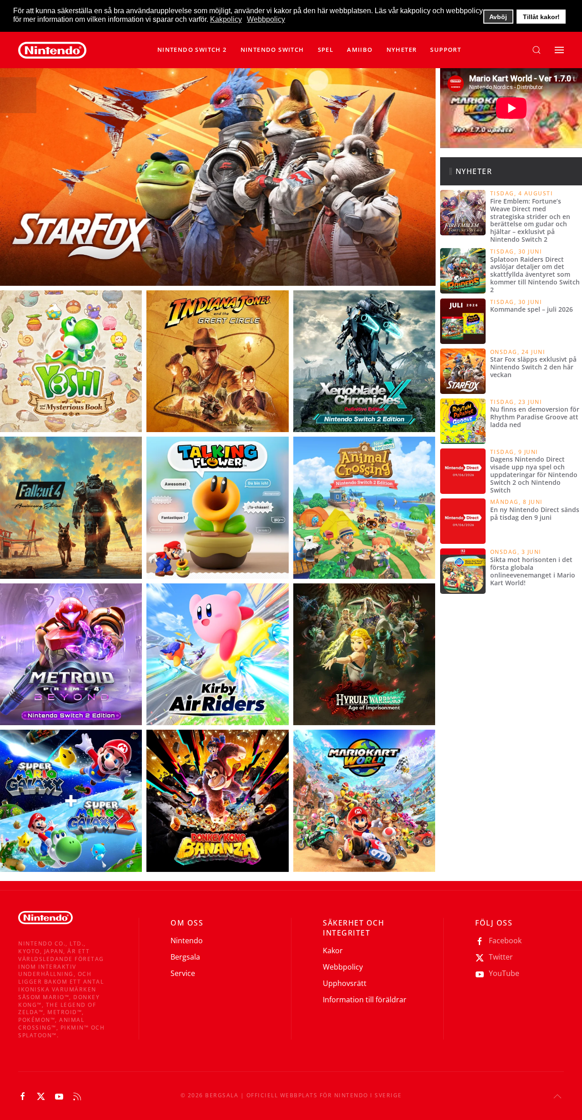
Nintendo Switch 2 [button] (192, 49)
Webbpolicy (343, 967)
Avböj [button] (498, 16)
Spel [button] (326, 49)
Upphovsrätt (344, 983)
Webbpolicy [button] (266, 19)
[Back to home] (52, 50)
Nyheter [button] (401, 49)
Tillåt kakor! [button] (541, 16)
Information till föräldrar (364, 1000)
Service (183, 973)
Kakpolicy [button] (226, 19)
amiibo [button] (359, 49)
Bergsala (185, 957)
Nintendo (187, 941)
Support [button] (445, 49)
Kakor (333, 951)
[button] (272, 50)
